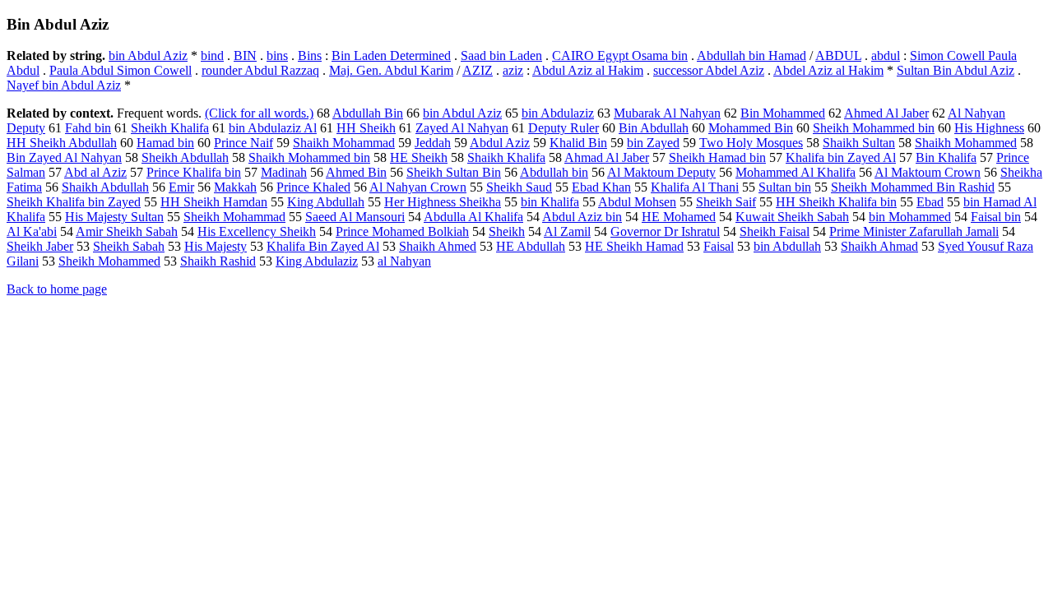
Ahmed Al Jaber (886, 113)
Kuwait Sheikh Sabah (792, 217)
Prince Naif (243, 143)
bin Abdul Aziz (148, 55)
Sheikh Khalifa (170, 128)
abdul (885, 55)
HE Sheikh (419, 157)
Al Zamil (567, 231)
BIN (245, 55)
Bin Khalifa (946, 157)
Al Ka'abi (32, 231)
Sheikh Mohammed (109, 261)
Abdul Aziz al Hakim (587, 70)
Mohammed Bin (750, 128)
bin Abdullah (787, 246)
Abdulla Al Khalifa (473, 217)
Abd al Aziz (95, 172)
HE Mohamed (679, 217)
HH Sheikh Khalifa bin (836, 202)
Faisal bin (996, 217)
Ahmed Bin (356, 172)
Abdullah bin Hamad (751, 55)
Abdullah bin (554, 172)
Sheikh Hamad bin (717, 157)
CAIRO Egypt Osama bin (620, 55)
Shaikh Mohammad (344, 143)
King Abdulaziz (317, 261)
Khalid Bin (578, 143)
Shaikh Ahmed (437, 246)
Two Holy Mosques (751, 143)
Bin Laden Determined (391, 55)
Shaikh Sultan (859, 143)
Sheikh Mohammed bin (874, 128)
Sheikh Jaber (40, 246)
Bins (310, 55)
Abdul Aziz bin (582, 217)
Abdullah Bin (367, 113)
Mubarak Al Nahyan (667, 113)
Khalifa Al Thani (695, 187)
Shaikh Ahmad (879, 246)
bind (212, 55)
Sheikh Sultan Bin (453, 172)
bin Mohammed (910, 217)
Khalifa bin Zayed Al (841, 157)
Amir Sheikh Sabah (127, 231)
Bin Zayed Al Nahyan (64, 157)
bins (277, 55)
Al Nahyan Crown (417, 187)
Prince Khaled (313, 187)
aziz (513, 70)
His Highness (989, 128)
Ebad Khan (601, 187)
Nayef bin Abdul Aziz (64, 85)
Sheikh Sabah (129, 246)
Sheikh (507, 231)
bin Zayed (653, 143)
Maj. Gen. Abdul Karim (391, 70)
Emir (181, 187)
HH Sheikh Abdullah (62, 143)
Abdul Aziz (500, 143)
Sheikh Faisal (774, 231)
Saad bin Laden (501, 55)
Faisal (718, 246)
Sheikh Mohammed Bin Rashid (913, 187)
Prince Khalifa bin (193, 172)
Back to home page (57, 289)
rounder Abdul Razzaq (260, 70)
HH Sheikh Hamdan (213, 202)
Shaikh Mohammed (966, 143)
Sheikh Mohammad (234, 217)
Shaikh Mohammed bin (309, 157)
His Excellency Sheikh (256, 231)
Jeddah (433, 143)
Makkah (235, 187)
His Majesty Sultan (114, 217)
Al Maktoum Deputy (661, 172)
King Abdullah (325, 202)
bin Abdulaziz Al (273, 128)
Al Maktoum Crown (927, 172)
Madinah (284, 172)
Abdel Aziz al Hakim (828, 70)
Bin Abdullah (654, 128)
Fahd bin (88, 128)
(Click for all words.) (259, 113)
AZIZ (477, 70)
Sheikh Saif (726, 202)
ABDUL (838, 55)
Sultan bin (784, 187)
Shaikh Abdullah (105, 187)
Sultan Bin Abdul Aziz (955, 70)
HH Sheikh (366, 128)
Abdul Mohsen (637, 202)
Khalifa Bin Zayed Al (323, 246)
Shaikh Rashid (218, 261)
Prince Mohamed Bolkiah (402, 231)
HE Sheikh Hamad (634, 246)
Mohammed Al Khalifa (795, 172)
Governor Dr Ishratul (665, 231)
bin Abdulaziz (558, 113)
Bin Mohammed (782, 113)
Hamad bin (165, 143)
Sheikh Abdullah (185, 157)
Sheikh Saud (519, 187)
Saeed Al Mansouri (355, 217)
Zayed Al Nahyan (461, 128)
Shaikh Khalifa (506, 157)
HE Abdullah (530, 246)
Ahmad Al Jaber (606, 157)
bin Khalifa (550, 202)
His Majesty (215, 246)
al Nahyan (404, 261)
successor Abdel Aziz (708, 70)
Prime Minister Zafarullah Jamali (914, 231)
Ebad (930, 202)
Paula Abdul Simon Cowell (120, 70)
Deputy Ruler (563, 128)
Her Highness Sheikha (442, 202)
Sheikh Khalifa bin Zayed (74, 202)
